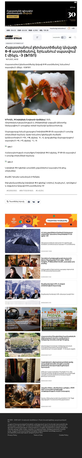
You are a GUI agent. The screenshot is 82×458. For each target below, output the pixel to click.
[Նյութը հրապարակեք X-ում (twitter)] (38, 202)
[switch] (63, 37)
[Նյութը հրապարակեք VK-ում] (33, 202)
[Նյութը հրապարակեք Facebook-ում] (29, 202)
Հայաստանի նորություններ (14, 43)
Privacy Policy (12, 435)
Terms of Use (38, 435)
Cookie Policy (63, 435)
